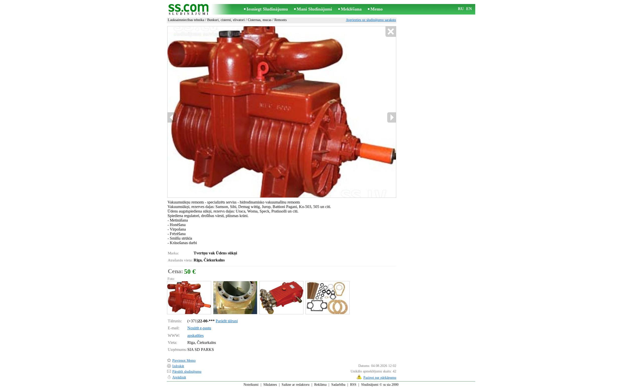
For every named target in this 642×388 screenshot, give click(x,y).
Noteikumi (251, 384)
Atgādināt (179, 377)
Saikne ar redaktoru (295, 384)
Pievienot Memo (184, 360)
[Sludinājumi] (189, 10)
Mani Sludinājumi (314, 9)
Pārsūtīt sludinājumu (186, 371)
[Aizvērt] (390, 31)
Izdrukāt (178, 366)
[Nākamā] (391, 117)
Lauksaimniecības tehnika (186, 20)
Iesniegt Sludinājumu (267, 9)
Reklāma (320, 384)
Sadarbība (338, 384)
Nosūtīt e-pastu (199, 328)
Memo (376, 9)
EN (469, 9)
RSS (353, 384)
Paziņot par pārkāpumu (379, 377)
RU (461, 9)
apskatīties (195, 335)
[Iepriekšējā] (172, 117)
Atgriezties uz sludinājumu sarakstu (371, 20)
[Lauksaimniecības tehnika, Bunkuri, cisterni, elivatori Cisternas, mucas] (189, 297)
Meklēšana (351, 9)
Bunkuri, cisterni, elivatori (226, 20)
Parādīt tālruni (227, 321)
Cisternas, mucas (259, 20)
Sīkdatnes (270, 384)
